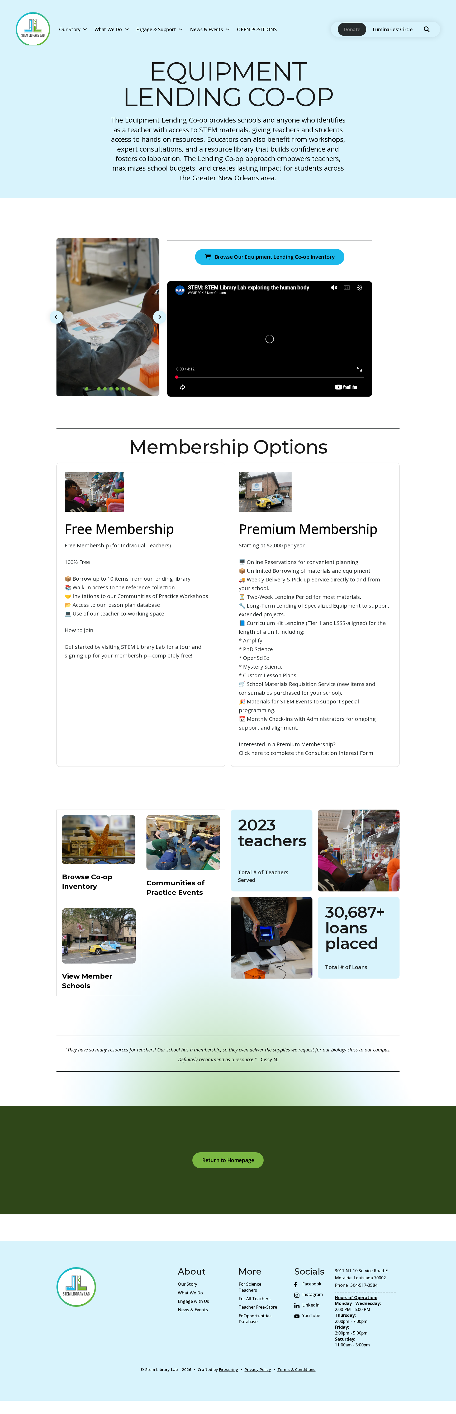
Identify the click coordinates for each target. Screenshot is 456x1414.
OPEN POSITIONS (257, 29)
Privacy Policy (258, 1369)
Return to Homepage (228, 1160)
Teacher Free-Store (258, 1307)
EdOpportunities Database (255, 1318)
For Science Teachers (250, 1287)
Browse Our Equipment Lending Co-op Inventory (274, 256)
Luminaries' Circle (393, 29)
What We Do (108, 29)
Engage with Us (193, 1301)
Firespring (228, 1369)
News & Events (206, 29)
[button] (426, 29)
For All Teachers (254, 1299)
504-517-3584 (363, 1285)
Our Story (69, 29)
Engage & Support (156, 29)
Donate (352, 29)
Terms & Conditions (296, 1369)
